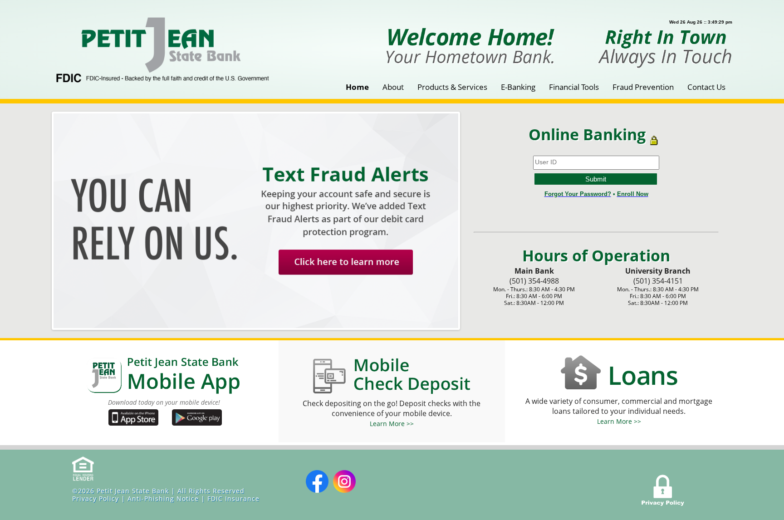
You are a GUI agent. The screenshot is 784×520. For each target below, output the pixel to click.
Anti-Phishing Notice (163, 498)
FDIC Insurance (233, 498)
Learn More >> (392, 423)
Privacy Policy (95, 498)
